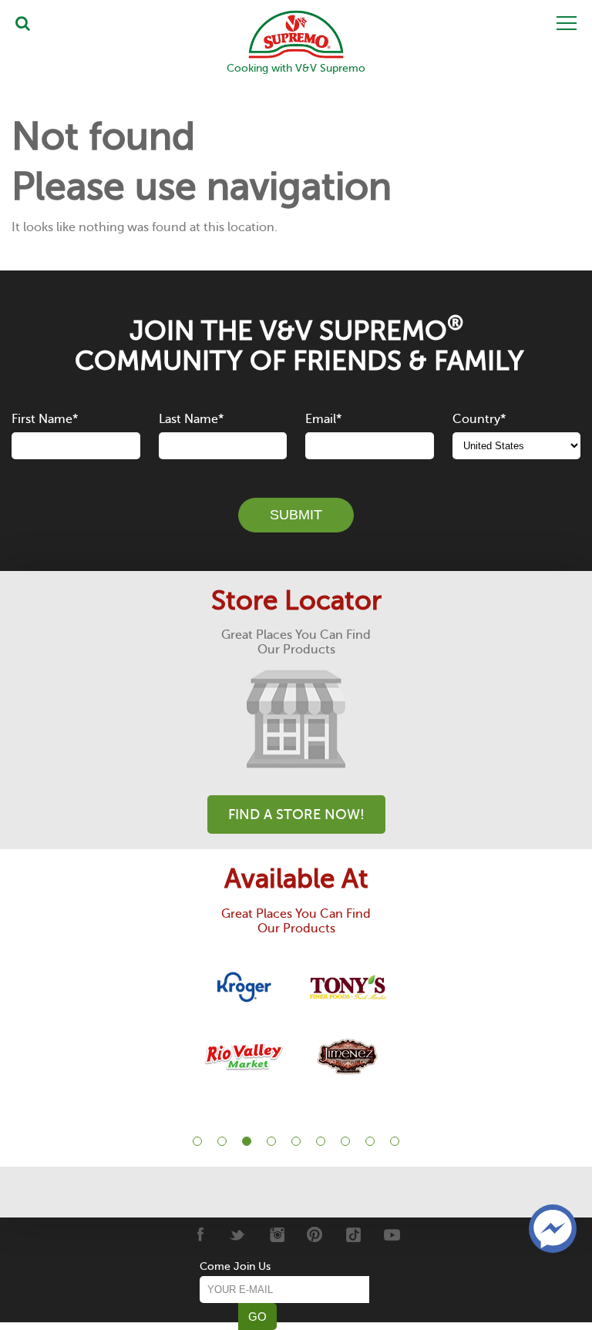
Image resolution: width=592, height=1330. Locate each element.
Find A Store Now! (296, 814)
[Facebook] (199, 1234)
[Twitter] (238, 1234)
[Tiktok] (353, 1234)
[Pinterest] (315, 1234)
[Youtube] (392, 1234)
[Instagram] (276, 1234)
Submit (296, 514)
